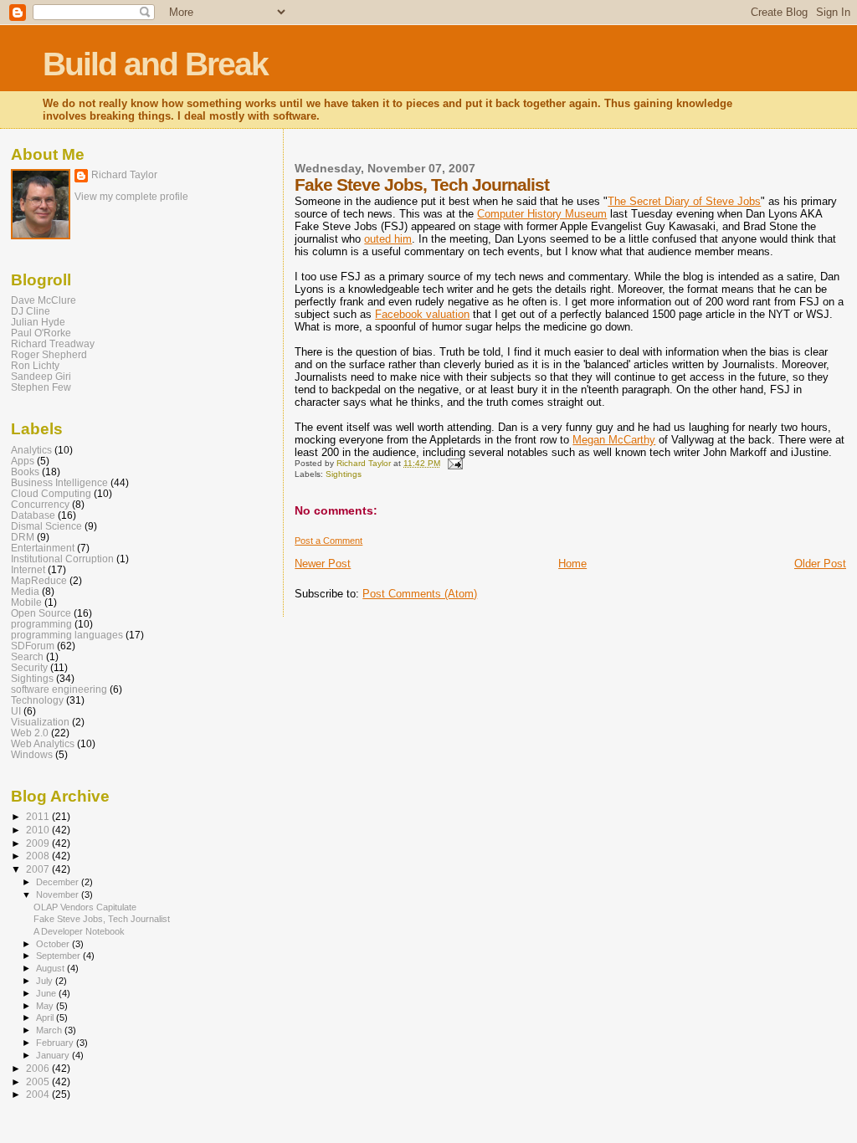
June (47, 993)
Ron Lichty (35, 365)
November (58, 894)
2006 (39, 1068)
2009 (39, 843)
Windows (32, 754)
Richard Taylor (124, 175)
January (54, 1055)
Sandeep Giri (41, 376)
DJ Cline (30, 310)
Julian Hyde (38, 321)
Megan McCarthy (613, 439)
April (46, 1017)
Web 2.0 (30, 732)
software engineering (59, 689)
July (45, 981)
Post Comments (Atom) (419, 593)
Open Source (41, 612)
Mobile (26, 602)
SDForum (32, 645)
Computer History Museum (542, 214)
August (51, 968)
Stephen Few (41, 387)
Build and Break (155, 64)
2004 (39, 1094)
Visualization (40, 721)
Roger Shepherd (49, 354)
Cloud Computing (51, 493)
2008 (39, 855)
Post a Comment (328, 541)
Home (572, 563)
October (54, 944)
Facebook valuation (422, 314)
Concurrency (40, 504)
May (46, 1006)
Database (33, 515)
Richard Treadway (53, 343)
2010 (39, 829)
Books (25, 471)
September (59, 956)
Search (27, 656)
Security (29, 667)
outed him (388, 239)
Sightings (344, 474)
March (50, 1030)
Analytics (31, 449)
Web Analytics (42, 743)
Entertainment (42, 547)
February (56, 1043)
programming (41, 623)
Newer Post (323, 563)
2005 (39, 1081)
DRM (22, 536)
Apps (22, 460)
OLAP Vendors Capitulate (84, 907)
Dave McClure (43, 300)
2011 (39, 816)
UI (16, 710)
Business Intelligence (59, 482)
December (58, 882)
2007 (39, 869)
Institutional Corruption (62, 558)
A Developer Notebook (79, 931)
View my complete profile (131, 196)
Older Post (820, 563)
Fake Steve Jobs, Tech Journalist (101, 919)
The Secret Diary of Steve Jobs (684, 201)
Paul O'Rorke (41, 332)
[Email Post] (453, 463)
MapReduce (39, 580)
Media (25, 591)
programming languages (67, 634)
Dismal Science (46, 525)
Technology (37, 700)
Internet (28, 569)
